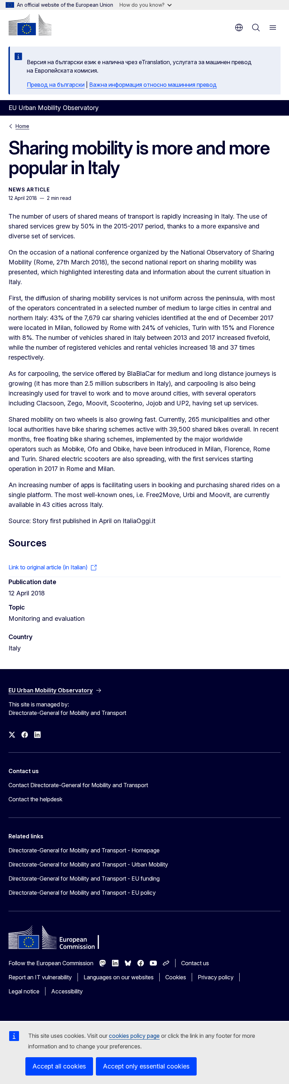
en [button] (239, 27)
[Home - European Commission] (29, 24)
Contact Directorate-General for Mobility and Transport (78, 785)
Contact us (195, 963)
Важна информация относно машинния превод (153, 84)
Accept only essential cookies (146, 1066)
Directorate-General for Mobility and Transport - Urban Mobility (88, 864)
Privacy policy (216, 977)
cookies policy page (134, 1035)
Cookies (175, 977)
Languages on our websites (119, 977)
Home (22, 126)
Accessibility (67, 991)
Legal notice (23, 991)
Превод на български (56, 84)
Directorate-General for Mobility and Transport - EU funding (84, 878)
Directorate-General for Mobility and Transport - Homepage (84, 850)
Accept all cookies (59, 1066)
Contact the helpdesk (35, 799)
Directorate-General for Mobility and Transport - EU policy (82, 892)
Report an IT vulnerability (40, 977)
